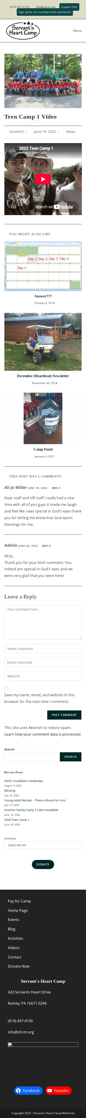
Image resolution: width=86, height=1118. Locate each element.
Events (13, 919)
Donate (42, 864)
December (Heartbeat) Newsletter (43, 376)
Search (9, 749)
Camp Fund (43, 449)
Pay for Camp (19, 901)
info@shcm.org (45, 7)
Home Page (18, 910)
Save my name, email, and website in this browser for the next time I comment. (39, 698)
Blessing (9, 790)
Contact (14, 957)
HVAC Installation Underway (23, 781)
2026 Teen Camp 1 (16, 820)
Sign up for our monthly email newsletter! (45, 12)
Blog (11, 928)
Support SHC (69, 7)
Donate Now (18, 966)
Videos (13, 947)
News (70, 131)
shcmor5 (16, 131)
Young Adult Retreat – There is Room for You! (35, 800)
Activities (15, 938)
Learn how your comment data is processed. (42, 734)
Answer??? (43, 296)
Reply (56, 488)
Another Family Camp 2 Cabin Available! (31, 810)
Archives (10, 838)
